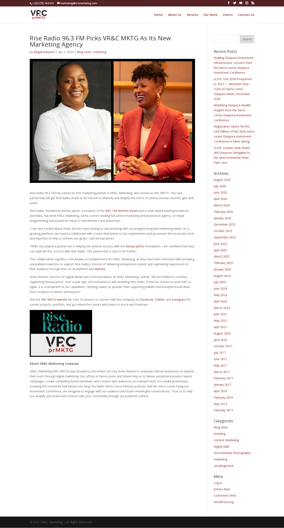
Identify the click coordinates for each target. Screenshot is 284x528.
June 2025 (220, 244)
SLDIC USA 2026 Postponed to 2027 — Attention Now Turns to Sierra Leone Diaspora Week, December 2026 (233, 89)
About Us (174, 15)
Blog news (84, 52)
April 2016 (220, 391)
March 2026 (222, 205)
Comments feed (225, 495)
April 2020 (220, 340)
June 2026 (220, 192)
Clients (228, 15)
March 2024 (222, 308)
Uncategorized (223, 466)
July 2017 (220, 352)
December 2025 (224, 224)
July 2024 (220, 282)
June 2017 (220, 359)
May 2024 (220, 295)
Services (192, 15)
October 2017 (223, 346)
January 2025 (222, 269)
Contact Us (246, 15)
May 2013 (220, 404)
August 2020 (222, 333)
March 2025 (222, 256)
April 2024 (220, 301)
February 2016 (223, 397)
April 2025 (220, 250)
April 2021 (220, 327)
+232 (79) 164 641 (43, 3)
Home (158, 15)
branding (219, 434)
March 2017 (222, 372)
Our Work (210, 15)
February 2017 (223, 378)
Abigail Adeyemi (44, 52)
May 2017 (220, 365)
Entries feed (222, 489)
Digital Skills (222, 447)
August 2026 (222, 180)
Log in (218, 483)
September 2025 (225, 237)
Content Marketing (226, 440)
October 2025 (223, 231)
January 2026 (222, 218)
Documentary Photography (232, 453)
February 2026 (223, 212)
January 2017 (222, 385)
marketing (99, 52)
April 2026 (220, 199)
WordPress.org (224, 502)
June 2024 (220, 288)
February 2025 (223, 263)
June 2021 (220, 314)
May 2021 (220, 320)
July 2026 (220, 186)
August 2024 (222, 276)
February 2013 (223, 410)
